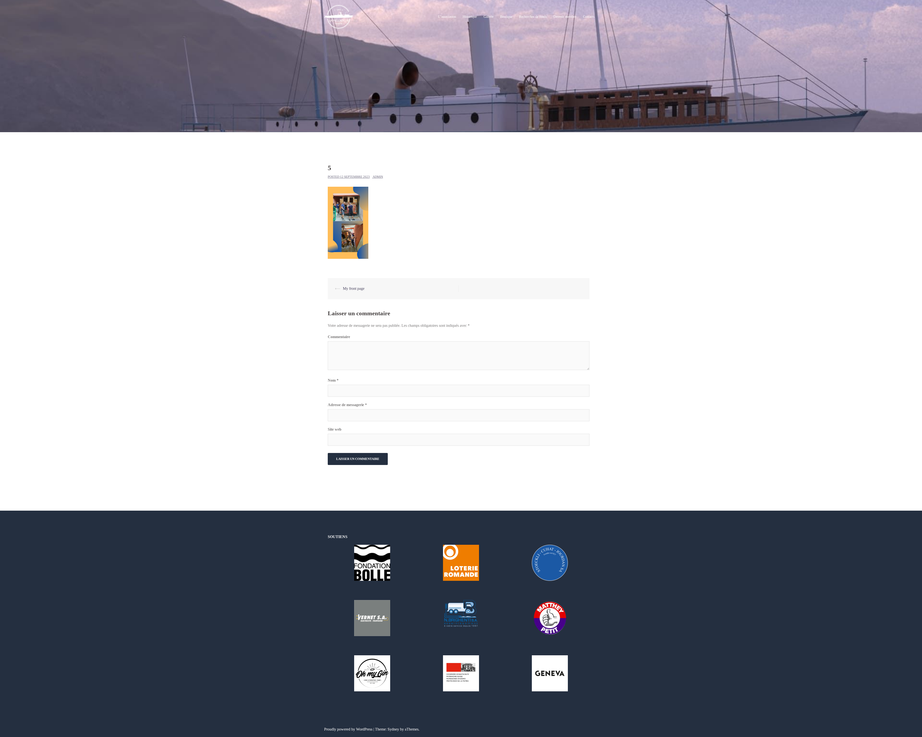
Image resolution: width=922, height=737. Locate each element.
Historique (470, 17)
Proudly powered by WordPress (348, 729)
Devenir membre (564, 17)
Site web (334, 429)
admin (378, 177)
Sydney (393, 729)
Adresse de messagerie (347, 405)
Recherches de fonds (533, 17)
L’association (447, 17)
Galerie (488, 17)
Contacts (588, 17)
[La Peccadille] (338, 16)
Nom (333, 380)
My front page (353, 288)
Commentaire (339, 337)
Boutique (506, 17)
